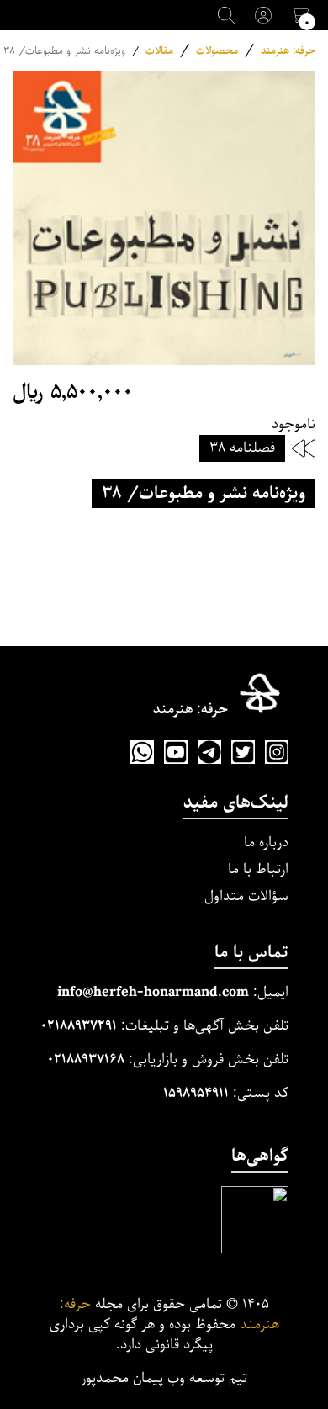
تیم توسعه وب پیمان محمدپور (164, 1379)
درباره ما (266, 842)
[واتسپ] (142, 752)
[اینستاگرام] (276, 752)
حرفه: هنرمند (288, 51)
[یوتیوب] (176, 752)
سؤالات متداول (246, 896)
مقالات (159, 51)
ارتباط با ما (258, 869)
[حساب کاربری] (263, 15)
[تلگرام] (209, 752)
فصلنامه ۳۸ (242, 448)
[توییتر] (243, 752)
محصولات (217, 51)
